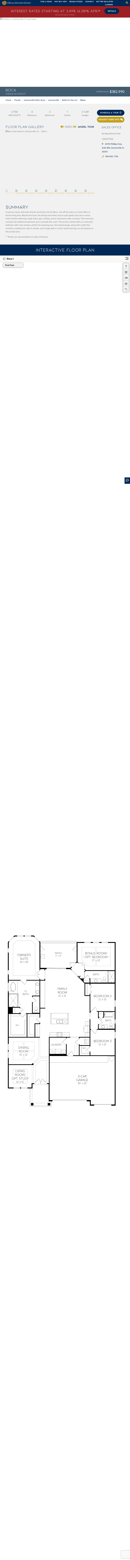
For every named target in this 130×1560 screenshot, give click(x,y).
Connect (89, 2)
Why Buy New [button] (60, 2)
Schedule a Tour (109, 112)
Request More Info (109, 119)
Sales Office (112, 127)
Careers (109, 5)
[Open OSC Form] (127, 480)
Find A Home (46, 2)
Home (8, 100)
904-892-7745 (111, 156)
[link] (50, 159)
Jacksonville (53, 100)
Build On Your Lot (69, 100)
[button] (91, 159)
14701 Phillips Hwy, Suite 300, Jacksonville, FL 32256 (113, 148)
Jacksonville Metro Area (34, 100)
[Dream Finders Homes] (16, 3)
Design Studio (76, 2)
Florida (17, 100)
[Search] (127, 2)
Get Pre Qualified (104, 2)
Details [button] (112, 11)
